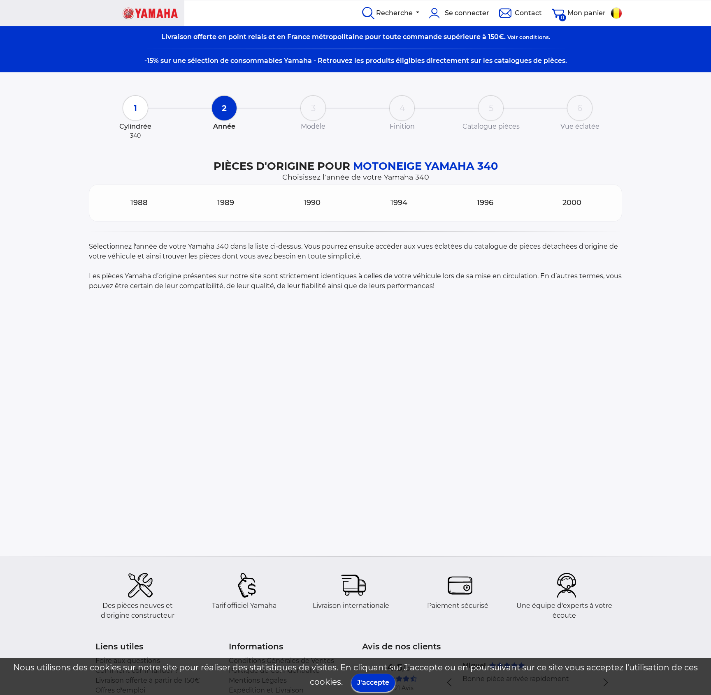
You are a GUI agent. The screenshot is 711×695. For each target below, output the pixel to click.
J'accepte (373, 682)
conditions (534, 37)
